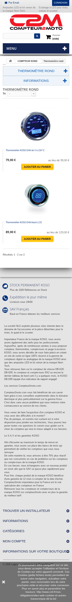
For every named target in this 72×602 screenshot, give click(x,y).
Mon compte (14, 541)
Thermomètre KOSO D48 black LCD (24, 222)
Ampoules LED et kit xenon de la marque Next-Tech (19, 9)
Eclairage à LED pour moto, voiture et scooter (53, 9)
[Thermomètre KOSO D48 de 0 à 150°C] (36, 126)
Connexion (60, 2)
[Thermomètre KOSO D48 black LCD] (36, 198)
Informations (36, 81)
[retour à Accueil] (10, 61)
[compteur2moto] (36, 23)
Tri (4, 93)
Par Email (13, 2)
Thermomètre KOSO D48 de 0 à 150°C (25, 150)
